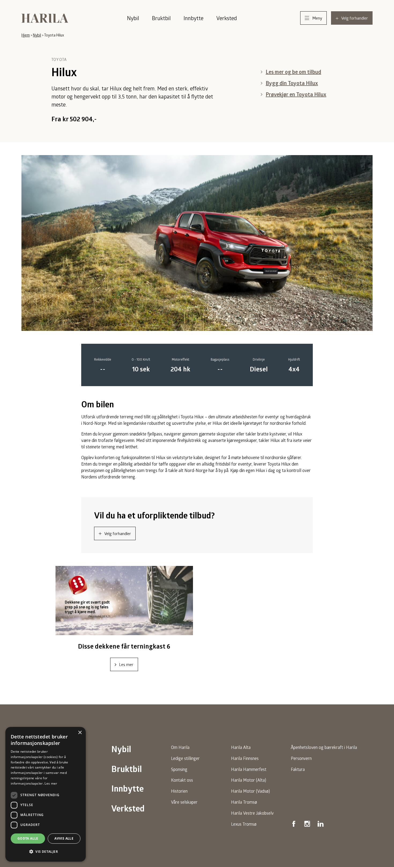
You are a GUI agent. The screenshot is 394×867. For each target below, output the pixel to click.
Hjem (25, 35)
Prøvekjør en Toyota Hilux (296, 94)
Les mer (126, 664)
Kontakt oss (182, 780)
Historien (179, 791)
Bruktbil (161, 17)
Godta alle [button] (27, 838)
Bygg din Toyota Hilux (292, 83)
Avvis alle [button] (63, 838)
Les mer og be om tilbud (293, 71)
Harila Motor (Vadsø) (250, 791)
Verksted (226, 17)
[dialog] (45, 794)
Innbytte (193, 17)
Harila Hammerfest (248, 769)
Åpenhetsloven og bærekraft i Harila (324, 747)
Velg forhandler (117, 533)
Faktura (298, 769)
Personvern (301, 758)
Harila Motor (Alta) (248, 780)
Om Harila (180, 747)
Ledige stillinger (185, 758)
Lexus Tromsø (244, 824)
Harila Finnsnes (245, 758)
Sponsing (179, 769)
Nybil (133, 17)
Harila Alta (241, 747)
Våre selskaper (184, 802)
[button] (45, 851)
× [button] (80, 733)
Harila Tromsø (244, 802)
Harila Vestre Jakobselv (252, 813)
